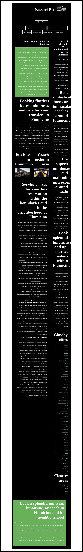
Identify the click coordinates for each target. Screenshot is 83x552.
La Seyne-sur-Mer (63, 400)
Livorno (66, 408)
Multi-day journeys (47, 32)
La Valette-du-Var (64, 397)
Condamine (65, 424)
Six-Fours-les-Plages (63, 403)
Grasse (66, 450)
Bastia (66, 363)
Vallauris (66, 384)
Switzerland (27, 371)
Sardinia (26, 57)
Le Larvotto (65, 434)
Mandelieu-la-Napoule (62, 392)
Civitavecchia (65, 368)
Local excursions (37, 32)
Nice (67, 426)
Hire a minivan (51, 28)
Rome (66, 461)
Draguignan (65, 458)
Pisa (67, 471)
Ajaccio (66, 355)
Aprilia (66, 466)
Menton (66, 442)
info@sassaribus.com (41, 22)
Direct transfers (27, 32)
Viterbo (66, 439)
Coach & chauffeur (62, 28)
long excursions (37, 363)
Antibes (66, 379)
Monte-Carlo (65, 432)
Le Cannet (65, 395)
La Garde (65, 387)
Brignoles (65, 463)
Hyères (66, 371)
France (66, 493)
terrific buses (22, 260)
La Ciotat (65, 468)
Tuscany (66, 486)
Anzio (66, 453)
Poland (36, 384)
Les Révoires (65, 421)
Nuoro (66, 347)
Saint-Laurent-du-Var (63, 413)
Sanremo (66, 445)
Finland (45, 377)
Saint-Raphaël (64, 376)
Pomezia (66, 447)
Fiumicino (65, 374)
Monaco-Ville (64, 418)
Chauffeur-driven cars (41, 28)
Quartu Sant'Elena (63, 361)
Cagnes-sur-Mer (64, 411)
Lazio (66, 491)
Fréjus (66, 389)
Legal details (30, 28)
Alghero (66, 345)
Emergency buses (59, 32)
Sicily (66, 488)
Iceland (41, 369)
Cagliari (66, 358)
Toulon (66, 405)
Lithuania (24, 369)
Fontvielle (65, 416)
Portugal (26, 377)
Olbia (66, 350)
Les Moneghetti (64, 429)
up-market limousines (42, 257)
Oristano (66, 353)
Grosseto (66, 366)
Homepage (22, 28)
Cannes (66, 382)
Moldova (28, 374)
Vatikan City (65, 455)
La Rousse (65, 437)
